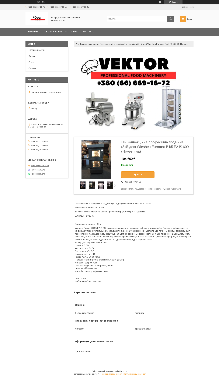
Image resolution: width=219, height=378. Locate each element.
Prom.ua (123, 371)
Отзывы (32, 68)
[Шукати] (170, 19)
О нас (74, 32)
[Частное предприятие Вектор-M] (36, 24)
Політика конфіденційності (135, 374)
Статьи (31, 56)
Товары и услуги (53, 32)
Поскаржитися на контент (111, 374)
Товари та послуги (89, 44)
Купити (138, 174)
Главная (33, 32)
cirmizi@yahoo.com (40, 166)
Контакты (88, 32)
